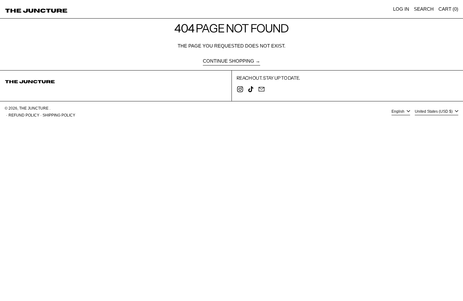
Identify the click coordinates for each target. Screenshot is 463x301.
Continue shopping (228, 61)
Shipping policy (59, 115)
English (398, 111)
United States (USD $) (434, 111)
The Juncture (34, 108)
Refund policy (24, 115)
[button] (424, 9)
